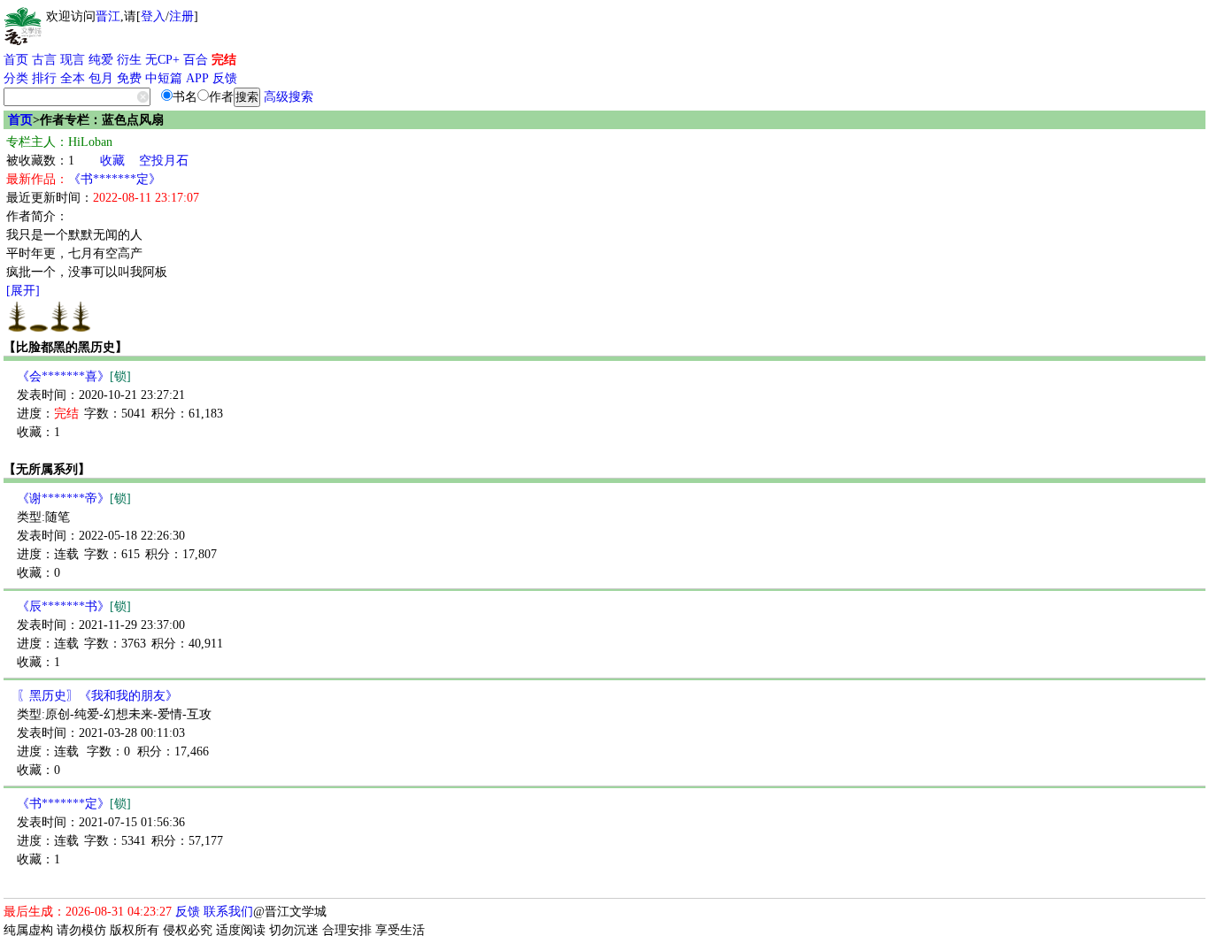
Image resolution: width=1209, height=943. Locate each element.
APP (197, 78)
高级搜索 (288, 97)
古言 (44, 59)
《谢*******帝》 (74, 498)
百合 (195, 59)
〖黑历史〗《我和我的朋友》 (97, 695)
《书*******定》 (114, 179)
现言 (72, 59)
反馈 (224, 78)
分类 (16, 78)
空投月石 (164, 160)
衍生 (129, 59)
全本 (72, 78)
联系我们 (228, 911)
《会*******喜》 (74, 376)
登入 (153, 16)
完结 (224, 59)
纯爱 (101, 59)
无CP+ (162, 59)
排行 (44, 78)
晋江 (108, 16)
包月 (101, 78)
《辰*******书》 (74, 606)
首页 (16, 59)
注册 (181, 16)
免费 (129, 78)
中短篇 (163, 78)
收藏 (112, 160)
